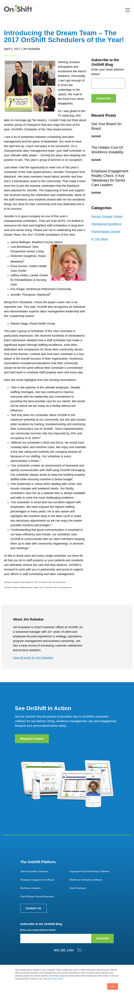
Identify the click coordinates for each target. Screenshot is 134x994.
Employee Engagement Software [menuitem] (37, 879)
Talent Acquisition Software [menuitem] (34, 871)
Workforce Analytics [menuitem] (30, 888)
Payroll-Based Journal (105, 231)
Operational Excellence (106, 224)
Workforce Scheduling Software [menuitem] (85, 879)
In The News (99, 239)
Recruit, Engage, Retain (107, 216)
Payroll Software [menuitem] (77, 888)
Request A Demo (31, 738)
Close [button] (112, 986)
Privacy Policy (57, 979)
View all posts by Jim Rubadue (33, 657)
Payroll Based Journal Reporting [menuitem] (37, 896)
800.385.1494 (64, 950)
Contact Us (33, 908)
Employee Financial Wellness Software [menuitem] (89, 871)
